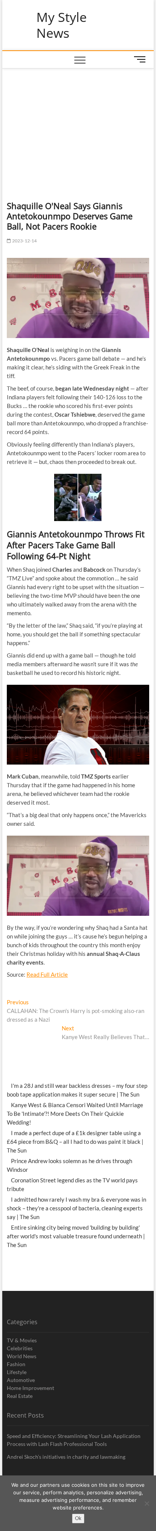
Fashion (16, 1364)
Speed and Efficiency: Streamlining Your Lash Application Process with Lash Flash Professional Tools (73, 1440)
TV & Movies (22, 1340)
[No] (146, 1503)
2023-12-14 (24, 241)
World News (21, 1356)
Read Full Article (47, 974)
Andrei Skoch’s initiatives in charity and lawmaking (66, 1456)
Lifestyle (17, 1372)
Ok (78, 1518)
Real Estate (20, 1396)
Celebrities (20, 1348)
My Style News (61, 25)
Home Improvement (30, 1388)
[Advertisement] (78, 125)
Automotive (21, 1380)
